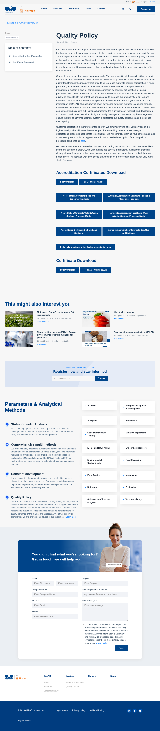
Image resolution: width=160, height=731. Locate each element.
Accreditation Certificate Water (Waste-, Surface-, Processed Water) (79, 214)
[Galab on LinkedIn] (129, 711)
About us (73, 9)
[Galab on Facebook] (135, 711)
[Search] (123, 9)
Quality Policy (72, 686)
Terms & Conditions (75, 682)
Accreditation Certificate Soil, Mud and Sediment (79, 231)
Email (35, 600)
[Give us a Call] (130, 9)
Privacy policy (79, 710)
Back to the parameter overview (22, 23)
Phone (35, 611)
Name (35, 578)
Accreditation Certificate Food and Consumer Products (79, 197)
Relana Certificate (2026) (95, 270)
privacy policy (102, 643)
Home (44, 9)
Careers (101, 9)
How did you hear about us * (95, 589)
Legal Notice (62, 710)
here (83, 141)
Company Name (40, 589)
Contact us (146, 9)
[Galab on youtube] (140, 711)
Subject (85, 578)
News (88, 9)
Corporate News (51, 691)
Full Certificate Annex (93, 182)
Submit (101, 378)
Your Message (89, 600)
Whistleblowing (97, 710)
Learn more (71, 517)
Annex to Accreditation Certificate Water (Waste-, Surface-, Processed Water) (129, 214)
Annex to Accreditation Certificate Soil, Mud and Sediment (128, 231)
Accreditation (12, 38)
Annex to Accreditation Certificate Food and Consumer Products (129, 197)
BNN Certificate (67, 270)
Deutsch (152, 2)
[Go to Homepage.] (20, 9)
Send (121, 648)
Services (57, 9)
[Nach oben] (153, 725)
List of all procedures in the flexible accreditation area (85, 247)
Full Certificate (67, 182)
